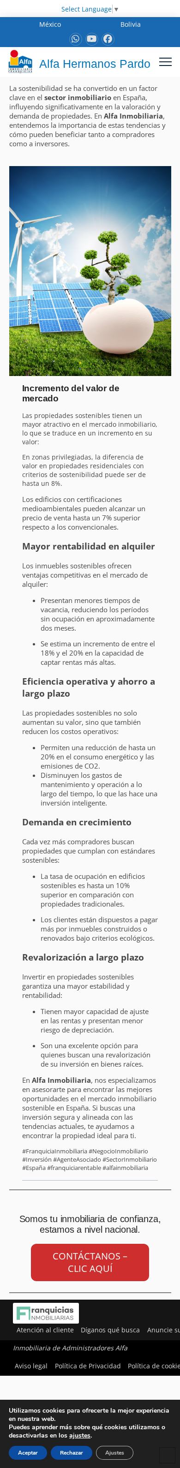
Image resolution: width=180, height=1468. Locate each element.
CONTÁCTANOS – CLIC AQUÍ (90, 1262)
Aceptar (28, 1452)
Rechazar (71, 1452)
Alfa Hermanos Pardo (94, 63)
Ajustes (114, 1452)
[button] (165, 61)
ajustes (79, 1436)
